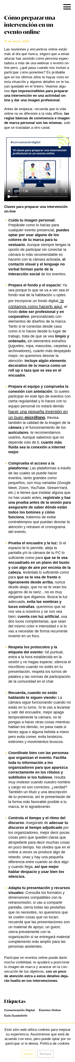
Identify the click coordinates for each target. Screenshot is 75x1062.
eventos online (50, 1010)
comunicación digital (19, 1010)
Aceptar (28, 1054)
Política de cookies (55, 1043)
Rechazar (45, 1054)
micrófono (35, 417)
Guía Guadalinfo (16, 1015)
